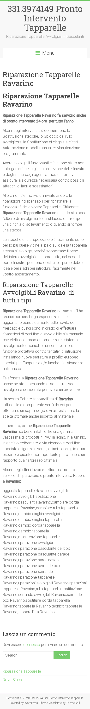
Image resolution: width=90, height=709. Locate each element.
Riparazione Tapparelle (22, 671)
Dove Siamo (13, 679)
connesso (31, 644)
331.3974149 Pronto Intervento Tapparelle (45, 18)
